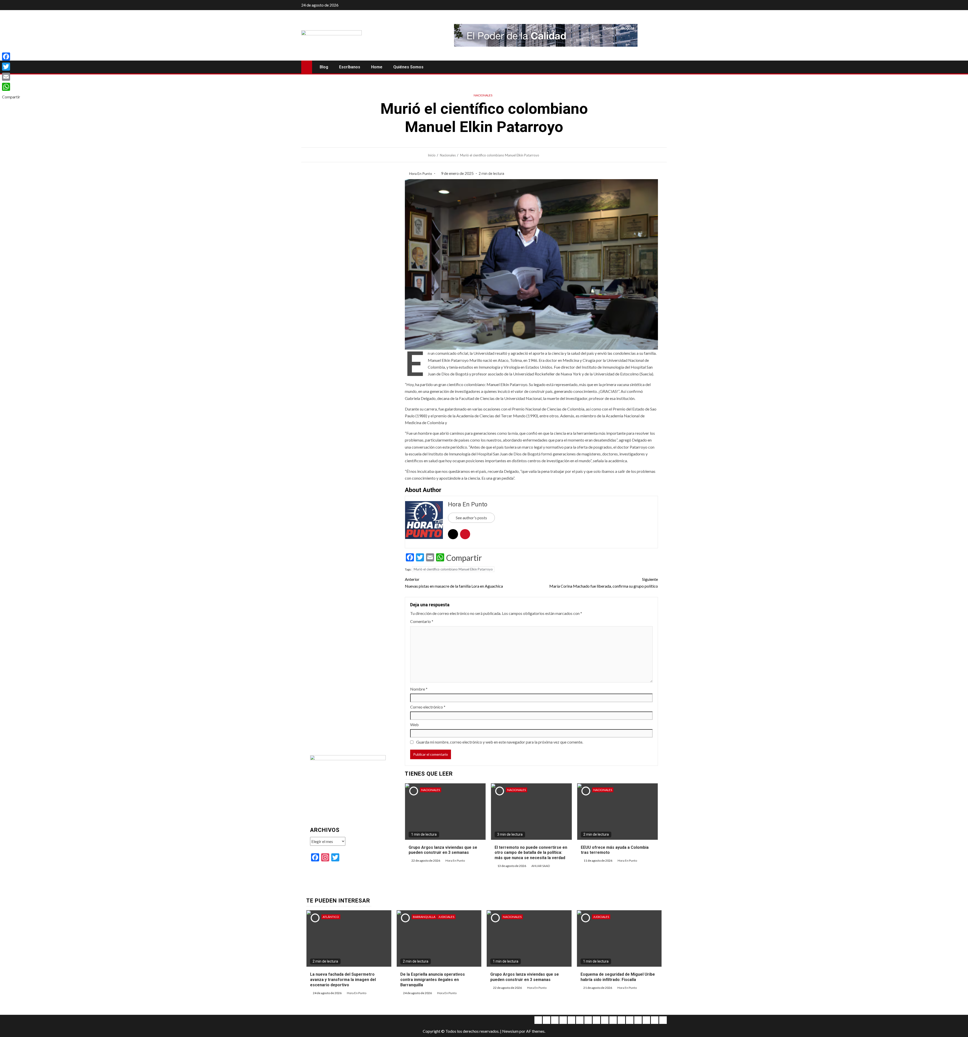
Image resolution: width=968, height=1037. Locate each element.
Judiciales (446, 917)
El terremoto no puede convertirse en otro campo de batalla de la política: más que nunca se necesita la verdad (531, 852)
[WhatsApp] (11, 87)
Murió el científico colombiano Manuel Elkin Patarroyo (453, 569)
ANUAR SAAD (540, 866)
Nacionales (483, 95)
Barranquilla (424, 917)
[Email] (11, 77)
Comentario (421, 621)
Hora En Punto (421, 173)
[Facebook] (11, 56)
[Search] (662, 67)
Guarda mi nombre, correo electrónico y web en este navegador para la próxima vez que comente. (499, 742)
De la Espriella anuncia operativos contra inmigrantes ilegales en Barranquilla (432, 979)
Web (414, 724)
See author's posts (471, 517)
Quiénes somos (408, 67)
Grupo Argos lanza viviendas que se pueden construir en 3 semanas (443, 850)
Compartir (464, 558)
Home (376, 67)
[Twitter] (11, 67)
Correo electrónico (427, 706)
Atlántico (331, 917)
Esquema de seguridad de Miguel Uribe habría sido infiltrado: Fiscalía (618, 977)
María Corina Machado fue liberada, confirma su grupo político (603, 582)
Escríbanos (349, 67)
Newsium (510, 1031)
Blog (324, 67)
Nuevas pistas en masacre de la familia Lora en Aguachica (454, 582)
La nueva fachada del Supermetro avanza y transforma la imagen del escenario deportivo (343, 979)
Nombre (419, 689)
